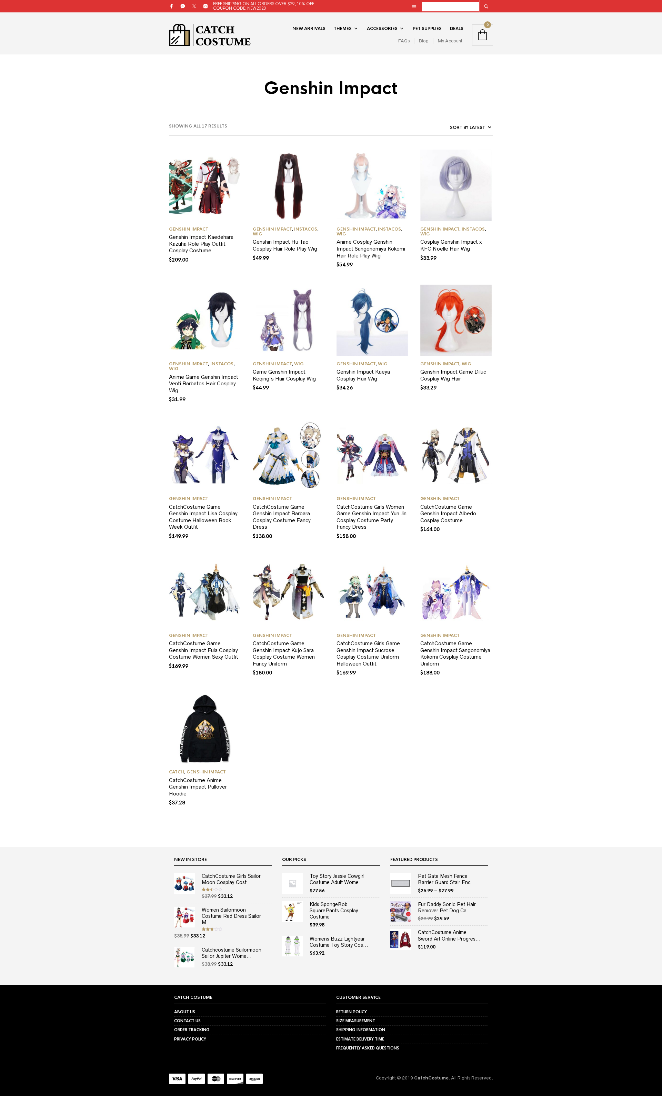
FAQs (404, 40)
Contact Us (187, 1020)
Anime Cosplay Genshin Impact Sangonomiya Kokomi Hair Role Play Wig (371, 248)
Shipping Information (360, 1029)
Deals (456, 28)
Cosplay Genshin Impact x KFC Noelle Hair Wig (451, 245)
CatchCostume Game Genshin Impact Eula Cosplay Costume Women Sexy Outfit (203, 650)
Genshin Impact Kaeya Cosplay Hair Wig (363, 375)
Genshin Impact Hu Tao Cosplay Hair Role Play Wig (285, 245)
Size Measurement (355, 1020)
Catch (176, 772)
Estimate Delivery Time (360, 1039)
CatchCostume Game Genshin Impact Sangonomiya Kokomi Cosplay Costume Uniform (455, 653)
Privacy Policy (190, 1039)
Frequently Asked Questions (367, 1048)
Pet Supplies (427, 28)
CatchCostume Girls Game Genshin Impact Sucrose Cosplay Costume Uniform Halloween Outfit (368, 653)
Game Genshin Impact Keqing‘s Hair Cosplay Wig (284, 375)
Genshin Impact (188, 229)
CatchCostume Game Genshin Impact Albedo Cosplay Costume (448, 513)
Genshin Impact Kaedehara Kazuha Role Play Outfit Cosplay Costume (201, 243)
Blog (424, 40)
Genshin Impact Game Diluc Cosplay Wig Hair (453, 375)
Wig (257, 234)
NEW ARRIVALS (308, 28)
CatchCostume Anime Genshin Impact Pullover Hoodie (198, 786)
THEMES (343, 28)
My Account (450, 40)
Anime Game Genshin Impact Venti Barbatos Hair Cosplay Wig (203, 383)
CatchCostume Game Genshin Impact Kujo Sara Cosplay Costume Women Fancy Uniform (284, 653)
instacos (305, 229)
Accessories (382, 28)
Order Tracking (192, 1029)
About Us (184, 1011)
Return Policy (351, 1011)
